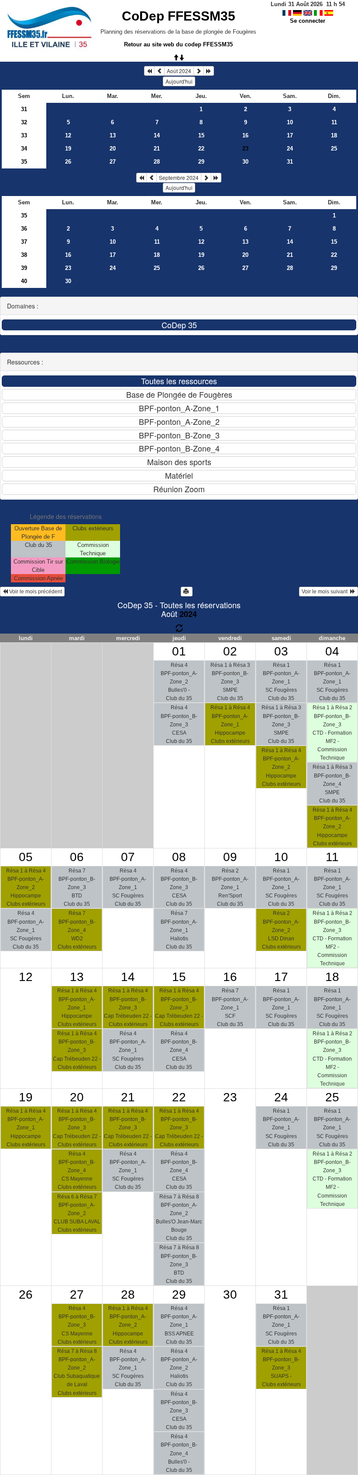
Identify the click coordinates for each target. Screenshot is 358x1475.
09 (230, 857)
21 (157, 148)
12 (68, 135)
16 (245, 135)
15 (201, 135)
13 (113, 135)
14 (157, 135)
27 (113, 161)
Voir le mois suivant (326, 592)
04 (332, 651)
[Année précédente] (149, 71)
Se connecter (307, 21)
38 (24, 255)
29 (201, 161)
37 (24, 241)
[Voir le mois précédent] (159, 71)
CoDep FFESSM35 (178, 16)
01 (179, 651)
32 (24, 122)
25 (334, 148)
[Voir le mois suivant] (198, 71)
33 (24, 135)
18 (334, 135)
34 (24, 148)
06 (77, 857)
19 (68, 148)
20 (113, 148)
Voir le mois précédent (35, 592)
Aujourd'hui (179, 81)
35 (24, 161)
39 (24, 268)
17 (290, 135)
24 (290, 148)
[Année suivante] (208, 71)
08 (179, 857)
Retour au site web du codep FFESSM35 (178, 44)
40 (24, 281)
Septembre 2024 (179, 177)
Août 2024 (179, 70)
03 (281, 651)
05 (26, 857)
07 (128, 857)
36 (24, 228)
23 (68, 268)
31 (24, 109)
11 (334, 122)
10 (290, 122)
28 (157, 161)
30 (245, 161)
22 (201, 148)
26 (68, 161)
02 (230, 651)
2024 (188, 614)
